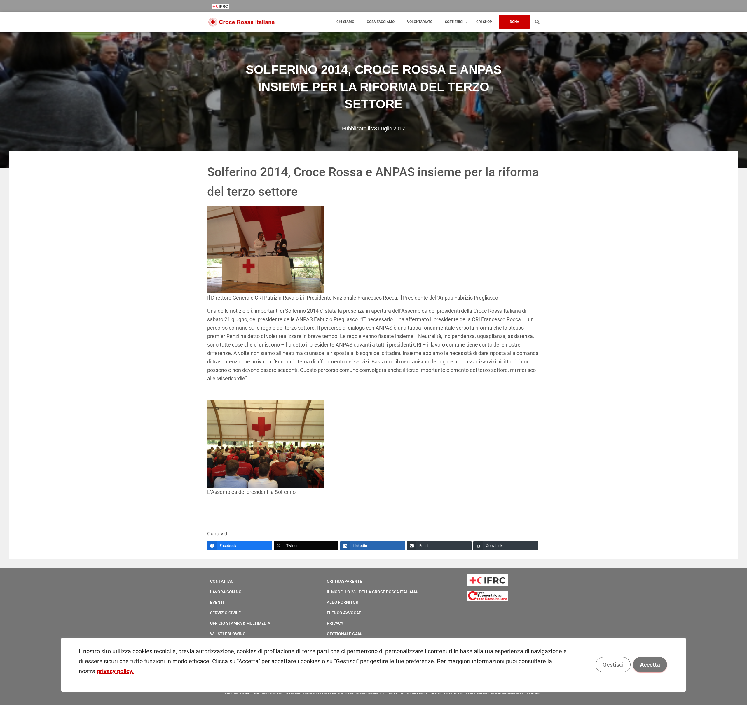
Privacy (335, 623)
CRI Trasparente (344, 581)
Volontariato (420, 22)
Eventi (217, 602)
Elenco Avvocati (344, 612)
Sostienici (455, 22)
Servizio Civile (225, 612)
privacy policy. (115, 671)
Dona (514, 22)
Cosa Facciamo (381, 22)
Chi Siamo (345, 22)
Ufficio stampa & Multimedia (240, 623)
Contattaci (222, 581)
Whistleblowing (228, 633)
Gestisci (613, 664)
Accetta (650, 664)
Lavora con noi (226, 591)
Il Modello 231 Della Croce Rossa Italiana (372, 591)
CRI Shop (484, 22)
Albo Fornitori (343, 602)
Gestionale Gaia (344, 633)
